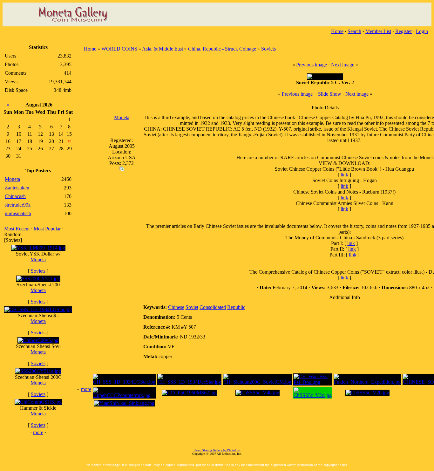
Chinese (176, 307)
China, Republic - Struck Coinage (222, 48)
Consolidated (213, 307)
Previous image (311, 64)
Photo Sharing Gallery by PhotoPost (217, 450)
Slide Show (329, 94)
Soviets (38, 271)
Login (422, 31)
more (38, 432)
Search (354, 31)
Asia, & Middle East (162, 48)
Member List (378, 31)
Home (337, 31)
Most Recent (17, 228)
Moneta (38, 259)
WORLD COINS (119, 48)
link (344, 174)
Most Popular (47, 228)
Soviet (192, 307)
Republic (236, 307)
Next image (342, 64)
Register (403, 31)
